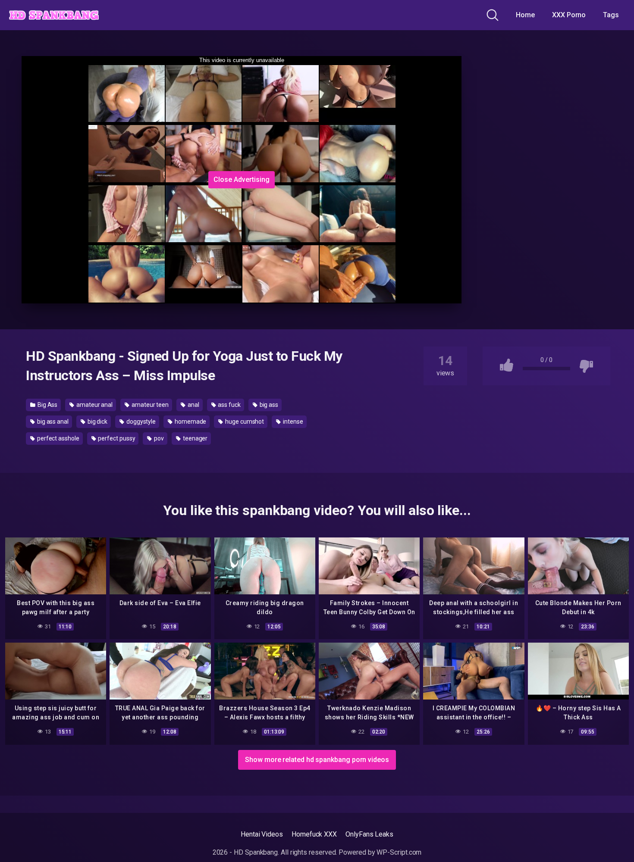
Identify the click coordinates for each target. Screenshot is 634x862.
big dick (96, 421)
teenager (194, 438)
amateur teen (149, 404)
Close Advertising (241, 179)
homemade (189, 421)
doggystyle (140, 421)
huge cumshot (244, 421)
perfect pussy (116, 438)
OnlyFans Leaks (369, 834)
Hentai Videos (262, 834)
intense (292, 421)
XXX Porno (569, 15)
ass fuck (229, 404)
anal (192, 404)
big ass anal (52, 421)
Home (525, 15)
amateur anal (94, 404)
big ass (268, 404)
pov (158, 438)
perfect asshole (57, 438)
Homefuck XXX (314, 834)
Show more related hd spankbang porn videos (317, 760)
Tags (611, 15)
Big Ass (46, 404)
